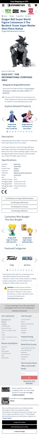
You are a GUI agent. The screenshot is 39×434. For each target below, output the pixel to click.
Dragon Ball (17, 166)
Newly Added (5, 351)
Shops (3, 349)
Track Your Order (25, 319)
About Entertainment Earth (28, 348)
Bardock (16, 171)
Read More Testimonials (19, 311)
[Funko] (23, 11)
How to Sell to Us (25, 354)
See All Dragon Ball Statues (19, 202)
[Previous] (3, 11)
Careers (23, 359)
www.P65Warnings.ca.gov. (15, 298)
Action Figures (29, 88)
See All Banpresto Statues (19, 207)
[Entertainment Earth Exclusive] (15, 11)
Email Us (4, 321)
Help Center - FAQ (6, 319)
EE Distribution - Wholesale (28, 340)
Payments (23, 330)
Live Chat (4, 324)
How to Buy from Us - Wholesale (26, 351)
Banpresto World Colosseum (23, 173)
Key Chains (20, 91)
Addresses (24, 328)
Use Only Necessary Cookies (19, 427)
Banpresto (17, 164)
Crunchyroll (17, 175)
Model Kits (6, 93)
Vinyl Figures (7, 91)
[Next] (36, 11)
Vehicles (27, 91)
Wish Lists (23, 326)
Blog (3, 355)
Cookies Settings (19, 431)
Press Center (24, 357)
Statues (13, 91)
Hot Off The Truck (6, 353)
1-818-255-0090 (6, 326)
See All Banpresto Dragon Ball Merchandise (19, 198)
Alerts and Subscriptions (27, 324)
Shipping (23, 332)
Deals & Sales (5, 358)
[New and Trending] (8, 11)
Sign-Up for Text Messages (29, 382)
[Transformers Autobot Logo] (31, 11)
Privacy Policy (7, 418)
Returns (23, 321)
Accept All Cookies (19, 422)
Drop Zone (4, 347)
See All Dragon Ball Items (19, 211)
